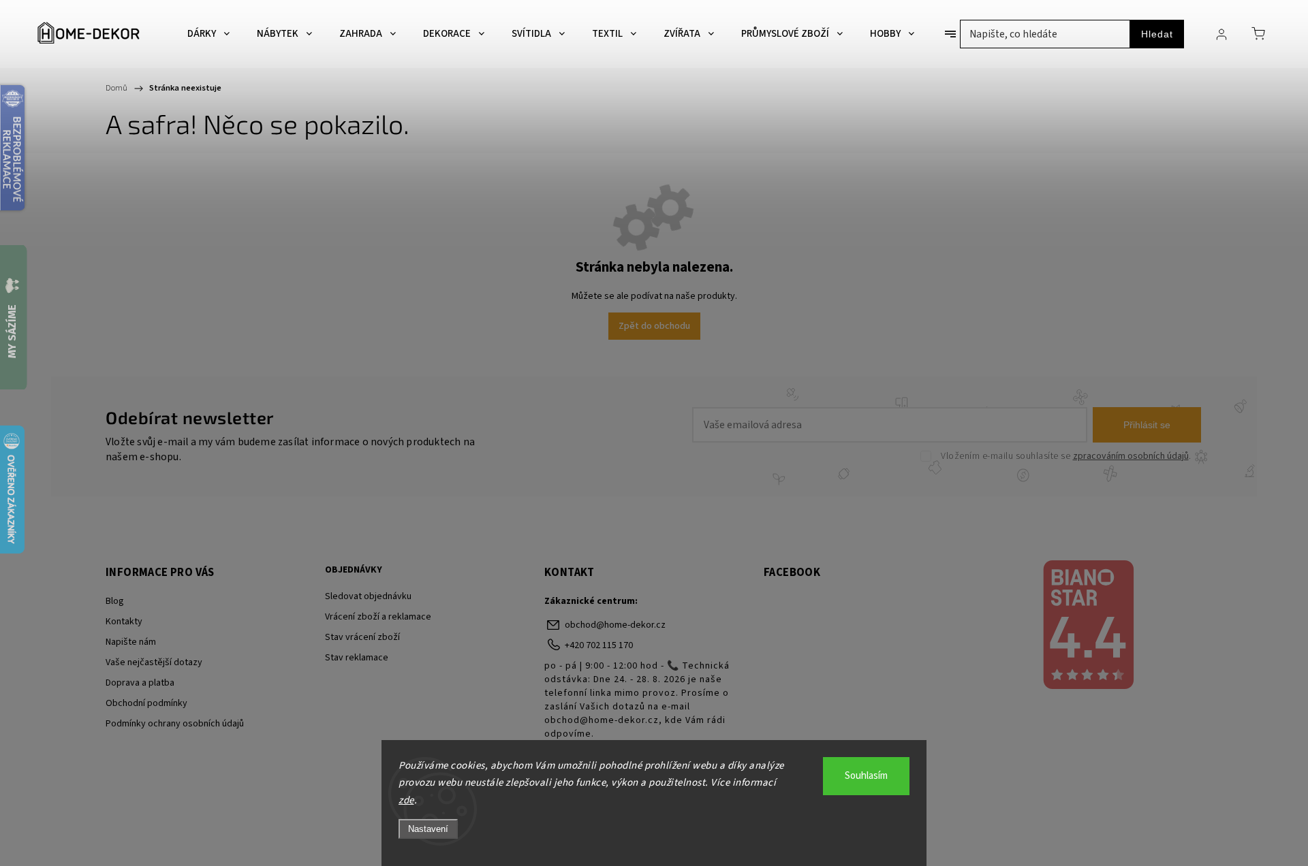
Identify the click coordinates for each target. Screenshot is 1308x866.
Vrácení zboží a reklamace (378, 617)
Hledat (1157, 34)
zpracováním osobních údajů (1131, 456)
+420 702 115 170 (599, 645)
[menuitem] (208, 34)
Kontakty (124, 621)
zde (406, 800)
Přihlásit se (1146, 424)
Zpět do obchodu (654, 326)
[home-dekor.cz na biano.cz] (1087, 626)
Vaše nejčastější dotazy (154, 662)
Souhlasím (866, 776)
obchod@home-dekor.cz (615, 625)
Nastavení (428, 829)
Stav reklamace (356, 657)
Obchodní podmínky (146, 703)
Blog (115, 601)
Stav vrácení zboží (362, 637)
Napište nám (131, 642)
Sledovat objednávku (368, 596)
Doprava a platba (140, 683)
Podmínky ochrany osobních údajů (175, 724)
